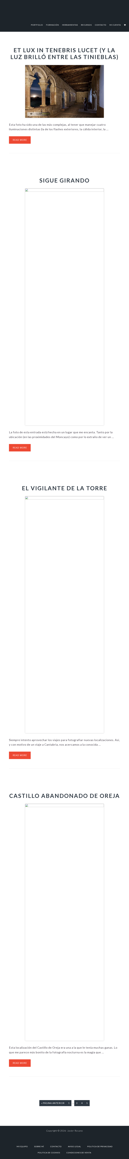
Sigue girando (64, 180)
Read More (20, 139)
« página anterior (52, 1104)
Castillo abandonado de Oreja (64, 795)
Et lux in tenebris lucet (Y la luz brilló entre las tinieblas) (64, 53)
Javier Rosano (64, 10)
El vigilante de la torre (64, 488)
